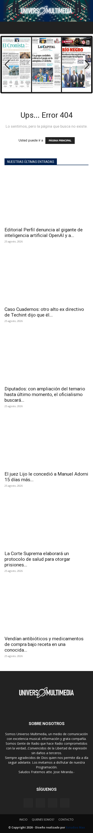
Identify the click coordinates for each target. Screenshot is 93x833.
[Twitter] (52, 802)
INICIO (23, 819)
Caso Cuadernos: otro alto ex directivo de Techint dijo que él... (44, 312)
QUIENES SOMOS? (43, 819)
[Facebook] (28, 802)
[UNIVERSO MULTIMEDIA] (46, 11)
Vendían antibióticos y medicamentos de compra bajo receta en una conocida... (44, 644)
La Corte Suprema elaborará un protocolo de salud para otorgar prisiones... (37, 559)
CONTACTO (66, 819)
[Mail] (40, 802)
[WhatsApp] (64, 802)
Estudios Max (75, 827)
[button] (7, 28)
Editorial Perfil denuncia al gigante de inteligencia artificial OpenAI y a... (44, 232)
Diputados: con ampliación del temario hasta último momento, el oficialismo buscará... (45, 394)
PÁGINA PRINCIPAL (60, 140)
